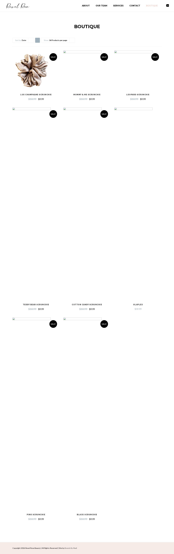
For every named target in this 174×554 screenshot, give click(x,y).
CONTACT (134, 5)
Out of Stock (36, 76)
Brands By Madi (71, 548)
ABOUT (86, 5)
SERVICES (118, 5)
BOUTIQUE (152, 5)
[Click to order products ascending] (37, 40)
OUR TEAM (101, 5)
